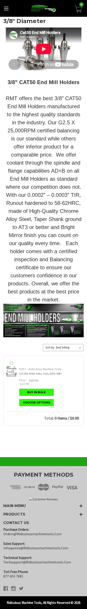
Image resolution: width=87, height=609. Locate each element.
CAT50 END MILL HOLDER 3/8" (40, 373)
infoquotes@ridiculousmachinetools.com (35, 548)
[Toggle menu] (6, 8)
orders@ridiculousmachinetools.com (32, 534)
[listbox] (69, 347)
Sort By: (50, 347)
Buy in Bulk (36, 392)
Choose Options (36, 402)
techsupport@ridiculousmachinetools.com (37, 562)
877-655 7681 (13, 576)
